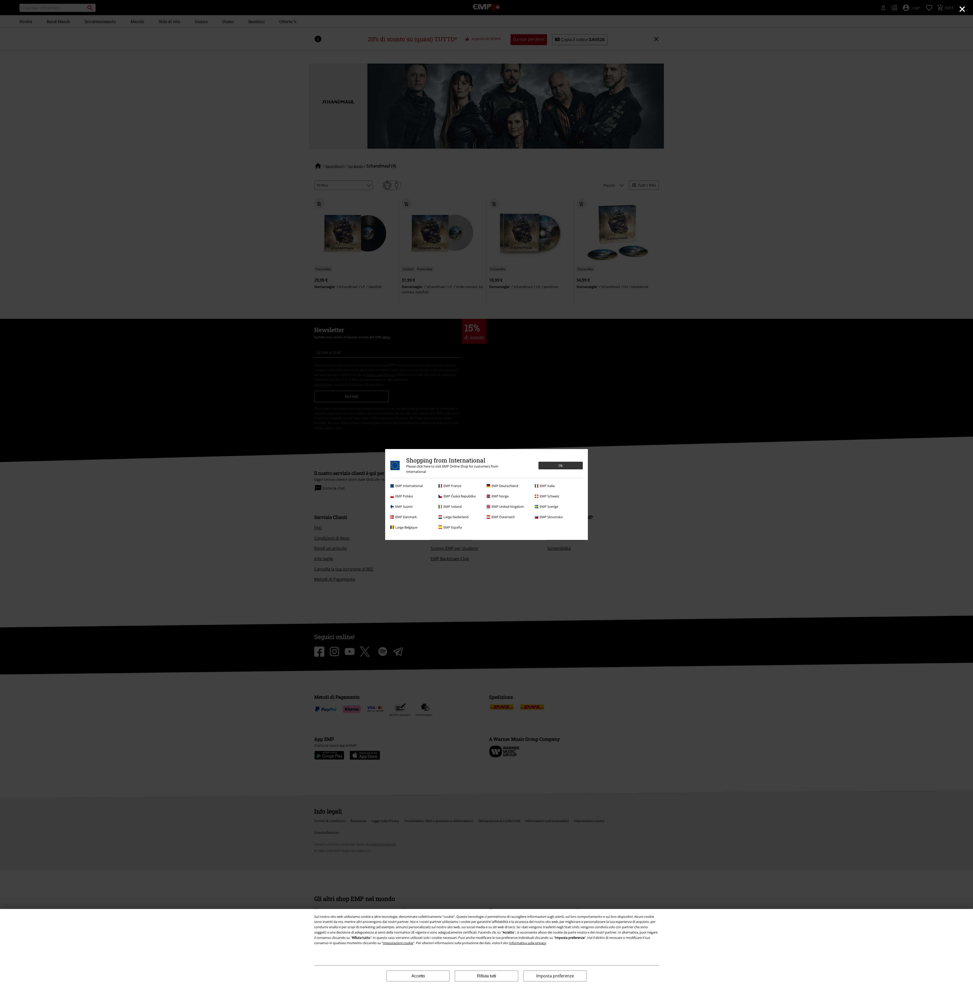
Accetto (418, 976)
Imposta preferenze (555, 976)
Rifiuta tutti (486, 976)
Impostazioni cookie (398, 943)
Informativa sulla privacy (527, 943)
